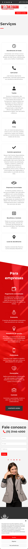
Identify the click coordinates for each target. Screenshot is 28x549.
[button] (26, 521)
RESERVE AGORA (21, 13)
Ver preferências (14, 545)
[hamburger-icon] (25, 7)
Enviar (4, 454)
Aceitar (14, 537)
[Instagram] (3, 2)
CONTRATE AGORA (14, 408)
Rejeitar (14, 541)
